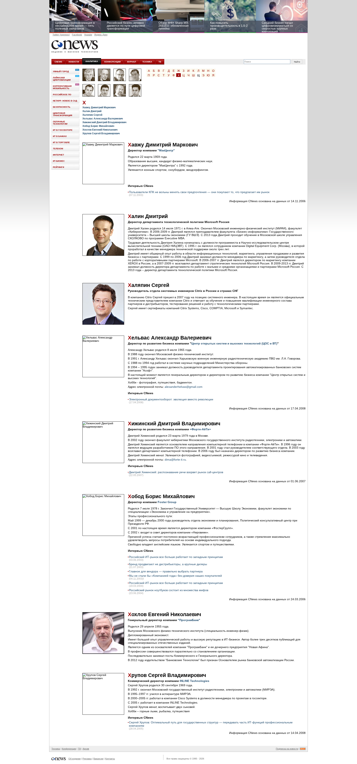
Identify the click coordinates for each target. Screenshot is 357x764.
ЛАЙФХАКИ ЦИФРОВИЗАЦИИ (62, 79)
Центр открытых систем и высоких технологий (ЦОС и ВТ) (234, 343)
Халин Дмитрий (91, 111)
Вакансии (98, 758)
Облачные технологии (60, 122)
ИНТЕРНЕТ (58, 155)
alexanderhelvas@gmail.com (183, 386)
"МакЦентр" (166, 150)
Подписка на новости (287, 748)
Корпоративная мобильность (62, 87)
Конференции (69, 748)
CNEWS (58, 62)
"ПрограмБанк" (189, 620)
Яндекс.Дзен (100, 34)
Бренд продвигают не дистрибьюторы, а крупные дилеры (168, 564)
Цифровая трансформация (62, 114)
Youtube (88, 34)
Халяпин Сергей (92, 114)
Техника (55, 748)
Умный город (61, 71)
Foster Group (167, 502)
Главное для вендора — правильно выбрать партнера (166, 571)
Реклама (87, 758)
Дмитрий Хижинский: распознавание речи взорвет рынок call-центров (176, 472)
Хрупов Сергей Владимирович (101, 133)
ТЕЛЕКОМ (58, 148)
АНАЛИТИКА (91, 61)
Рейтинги (58, 167)
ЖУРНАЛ (131, 62)
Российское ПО (62, 94)
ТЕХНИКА (147, 62)
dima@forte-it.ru (175, 459)
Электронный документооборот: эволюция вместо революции (171, 399)
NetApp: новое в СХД (65, 101)
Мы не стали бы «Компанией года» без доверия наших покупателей (175, 575)
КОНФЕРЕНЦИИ (112, 62)
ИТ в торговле (61, 142)
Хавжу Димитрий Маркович (99, 107)
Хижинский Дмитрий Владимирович (104, 122)
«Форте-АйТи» (200, 429)
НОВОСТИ (74, 62)
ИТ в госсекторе (63, 130)
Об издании (74, 758)
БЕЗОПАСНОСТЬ (61, 107)
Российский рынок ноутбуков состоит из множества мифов (168, 590)
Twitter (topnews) (61, 34)
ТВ (159, 62)
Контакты (110, 758)
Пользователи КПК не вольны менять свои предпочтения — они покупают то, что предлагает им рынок (199, 192)
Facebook (77, 34)
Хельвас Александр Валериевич (102, 118)
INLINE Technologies (194, 681)
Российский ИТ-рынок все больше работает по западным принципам (176, 557)
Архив (86, 748)
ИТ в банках (60, 136)
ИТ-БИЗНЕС (59, 161)
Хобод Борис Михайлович (98, 126)
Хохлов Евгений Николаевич (100, 129)
